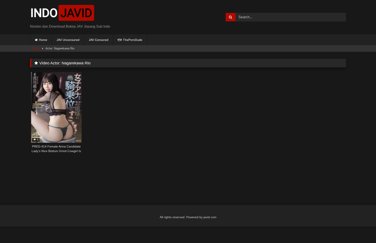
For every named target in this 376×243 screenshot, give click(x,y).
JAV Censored (98, 40)
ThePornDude (132, 40)
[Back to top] (362, 230)
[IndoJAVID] (62, 13)
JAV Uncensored (68, 40)
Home (43, 40)
